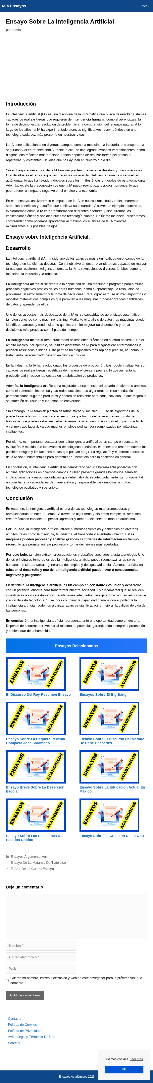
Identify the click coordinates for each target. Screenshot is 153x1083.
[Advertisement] (76, 68)
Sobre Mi (14, 1043)
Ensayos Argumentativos (29, 857)
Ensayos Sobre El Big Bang (103, 695)
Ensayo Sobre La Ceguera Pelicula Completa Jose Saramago (35, 741)
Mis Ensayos (14, 6)
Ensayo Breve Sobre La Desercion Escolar (35, 789)
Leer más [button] (136, 1059)
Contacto (14, 1019)
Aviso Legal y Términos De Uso (31, 1037)
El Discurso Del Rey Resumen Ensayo (38, 695)
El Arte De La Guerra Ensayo (32, 869)
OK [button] (124, 1069)
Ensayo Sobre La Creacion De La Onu (111, 836)
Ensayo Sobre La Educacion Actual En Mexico (112, 789)
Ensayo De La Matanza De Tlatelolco (38, 863)
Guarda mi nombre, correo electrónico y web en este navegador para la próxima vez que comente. (76, 980)
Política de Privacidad (24, 1031)
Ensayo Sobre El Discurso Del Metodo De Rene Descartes (111, 741)
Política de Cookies (22, 1025)
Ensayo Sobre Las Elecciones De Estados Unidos (34, 838)
